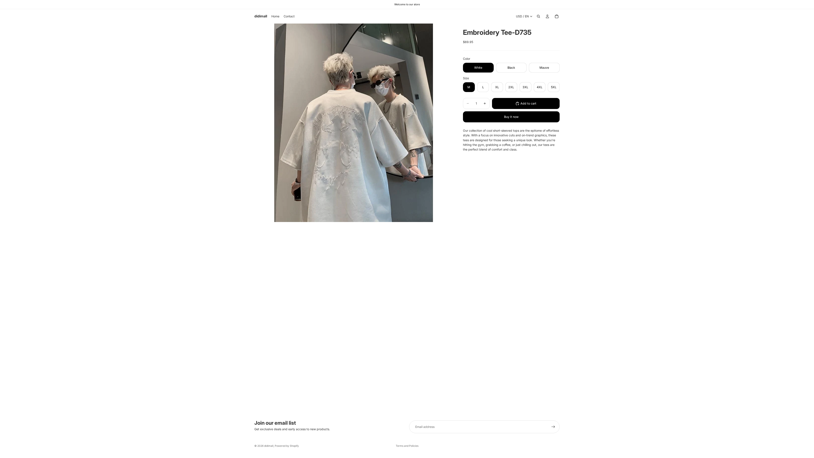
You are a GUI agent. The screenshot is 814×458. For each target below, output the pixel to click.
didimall (268, 445)
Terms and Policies (407, 445)
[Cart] (556, 16)
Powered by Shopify (287, 445)
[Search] (538, 16)
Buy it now (511, 117)
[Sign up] (553, 426)
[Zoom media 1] (353, 123)
